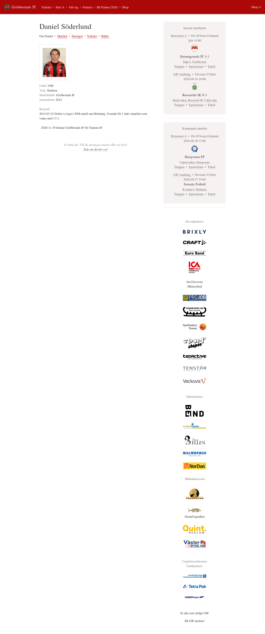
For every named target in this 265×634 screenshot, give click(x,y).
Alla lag (73, 7)
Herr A (60, 7)
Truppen (179, 66)
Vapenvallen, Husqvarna (194, 162)
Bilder (105, 36)
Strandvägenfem (194, 516)
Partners (88, 7)
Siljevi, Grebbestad (194, 62)
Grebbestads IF (24, 7)
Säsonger (77, 36)
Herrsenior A (179, 36)
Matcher (62, 36)
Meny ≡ (256, 7)
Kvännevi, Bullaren (195, 189)
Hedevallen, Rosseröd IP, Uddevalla (195, 100)
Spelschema (196, 66)
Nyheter (92, 36)
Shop (125, 7)
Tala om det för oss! (95, 149)
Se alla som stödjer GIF (194, 613)
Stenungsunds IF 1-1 (194, 56)
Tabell (211, 66)
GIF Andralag (182, 74)
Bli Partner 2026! (107, 7)
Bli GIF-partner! (195, 621)
